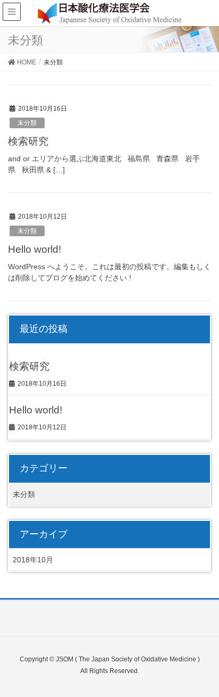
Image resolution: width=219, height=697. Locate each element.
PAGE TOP (202, 666)
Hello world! (34, 249)
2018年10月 (33, 559)
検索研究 (28, 141)
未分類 (27, 123)
